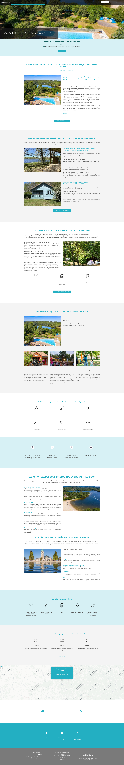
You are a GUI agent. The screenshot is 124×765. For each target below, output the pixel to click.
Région (42, 2)
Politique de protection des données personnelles (38, 757)
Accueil (13, 2)
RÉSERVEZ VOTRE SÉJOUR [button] (62, 120)
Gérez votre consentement (36, 759)
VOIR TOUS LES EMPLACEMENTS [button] (62, 291)
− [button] (1, 668)
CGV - (35, 757)
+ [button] (1, 666)
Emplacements (29, 2)
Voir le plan (65, 113)
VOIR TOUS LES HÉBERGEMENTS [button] (62, 210)
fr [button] (112, 2)
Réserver (105, 2)
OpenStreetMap (121, 699)
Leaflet (116, 699)
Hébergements (21, 2)
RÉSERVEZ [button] (62, 51)
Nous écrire (62, 759)
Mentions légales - (30, 757)
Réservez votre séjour (36, 752)
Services (36, 2)
